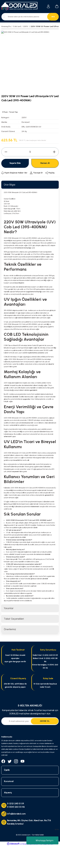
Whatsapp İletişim (44, 840)
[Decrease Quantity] (5, 152)
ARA (53, 17)
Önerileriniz (10, 629)
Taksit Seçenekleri (14, 618)
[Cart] (57, 6)
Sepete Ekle (15, 163)
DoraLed (25, 122)
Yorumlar (8, 608)
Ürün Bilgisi (9, 184)
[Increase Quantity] (54, 152)
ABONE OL (44, 721)
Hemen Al (45, 163)
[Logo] (20, 6)
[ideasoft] (13, 843)
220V (24, 117)
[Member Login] (48, 6)
